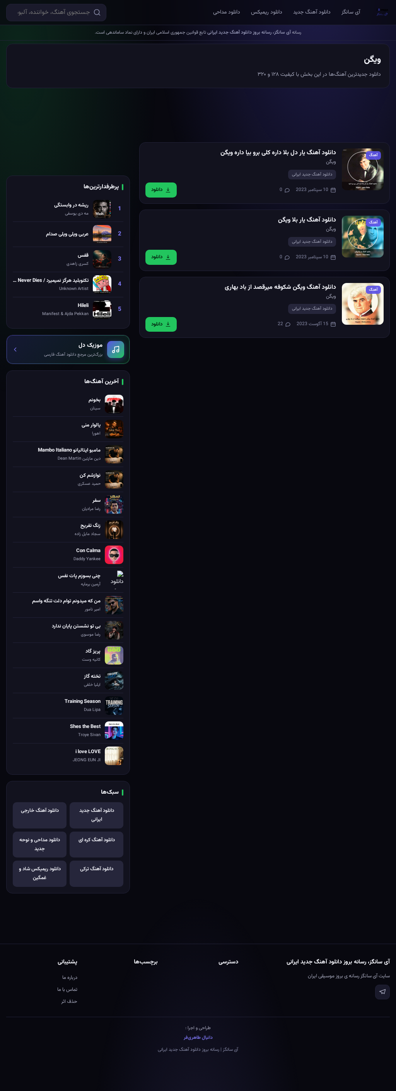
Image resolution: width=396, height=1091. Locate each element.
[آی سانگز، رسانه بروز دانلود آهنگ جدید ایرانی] (382, 12)
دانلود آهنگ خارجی (40, 811)
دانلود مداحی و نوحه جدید (39, 844)
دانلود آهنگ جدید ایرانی (312, 174)
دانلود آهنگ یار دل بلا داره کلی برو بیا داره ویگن (278, 153)
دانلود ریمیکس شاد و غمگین (40, 873)
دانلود (156, 190)
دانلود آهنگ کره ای (97, 840)
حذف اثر (69, 1002)
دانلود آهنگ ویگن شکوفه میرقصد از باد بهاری (280, 287)
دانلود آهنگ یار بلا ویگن (307, 220)
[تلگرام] (382, 992)
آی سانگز (350, 12)
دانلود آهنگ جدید (312, 12)
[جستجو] (97, 12)
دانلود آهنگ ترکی (96, 869)
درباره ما (69, 978)
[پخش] (363, 169)
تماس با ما (67, 990)
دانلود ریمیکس (266, 12)
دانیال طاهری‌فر (198, 1037)
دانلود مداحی (226, 12)
